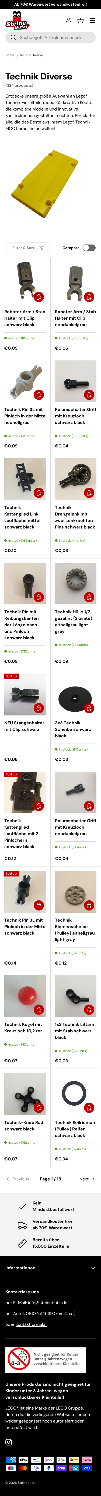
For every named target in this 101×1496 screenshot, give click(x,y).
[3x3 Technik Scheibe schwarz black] (76, 694)
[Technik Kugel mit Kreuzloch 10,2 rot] (25, 996)
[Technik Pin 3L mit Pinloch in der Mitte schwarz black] (25, 892)
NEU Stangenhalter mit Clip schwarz (24, 726)
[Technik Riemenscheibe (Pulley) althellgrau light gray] (76, 892)
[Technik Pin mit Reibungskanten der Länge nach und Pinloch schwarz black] (25, 584)
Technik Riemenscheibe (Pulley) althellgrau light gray (75, 929)
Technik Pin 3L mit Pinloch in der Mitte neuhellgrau (25, 416)
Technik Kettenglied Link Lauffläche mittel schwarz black (22, 517)
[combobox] (50, 37)
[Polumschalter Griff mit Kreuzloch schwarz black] (76, 381)
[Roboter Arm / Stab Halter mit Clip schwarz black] (25, 283)
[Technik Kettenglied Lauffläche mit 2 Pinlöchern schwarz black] (25, 793)
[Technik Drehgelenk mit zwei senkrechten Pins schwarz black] (76, 479)
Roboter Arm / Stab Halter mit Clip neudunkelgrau (75, 318)
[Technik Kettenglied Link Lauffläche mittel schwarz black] (25, 479)
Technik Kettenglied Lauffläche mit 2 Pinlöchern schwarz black (21, 833)
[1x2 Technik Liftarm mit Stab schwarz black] (76, 996)
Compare (70, 247)
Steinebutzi (26, 1483)
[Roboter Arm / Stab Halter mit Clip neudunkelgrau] (76, 283)
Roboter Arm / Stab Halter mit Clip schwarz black (24, 318)
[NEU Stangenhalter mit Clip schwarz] (25, 694)
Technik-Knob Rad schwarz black (23, 1126)
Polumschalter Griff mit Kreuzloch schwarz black (75, 416)
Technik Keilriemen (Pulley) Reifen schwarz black (75, 1129)
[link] (20, 1179)
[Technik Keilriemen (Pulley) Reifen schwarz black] (76, 1094)
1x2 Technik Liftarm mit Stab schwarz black (75, 1031)
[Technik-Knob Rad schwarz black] (25, 1094)
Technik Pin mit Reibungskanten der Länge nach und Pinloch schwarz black (21, 625)
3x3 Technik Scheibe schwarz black (73, 729)
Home (9, 55)
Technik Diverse (31, 55)
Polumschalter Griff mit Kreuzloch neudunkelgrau (75, 827)
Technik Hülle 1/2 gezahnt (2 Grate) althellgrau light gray (73, 621)
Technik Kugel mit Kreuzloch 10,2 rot (23, 1028)
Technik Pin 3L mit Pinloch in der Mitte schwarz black (25, 926)
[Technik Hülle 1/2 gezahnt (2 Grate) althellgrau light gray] (76, 584)
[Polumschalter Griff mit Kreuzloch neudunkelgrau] (76, 793)
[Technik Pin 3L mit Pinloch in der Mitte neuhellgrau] (25, 381)
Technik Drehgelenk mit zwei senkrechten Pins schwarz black (75, 517)
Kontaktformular (31, 1324)
